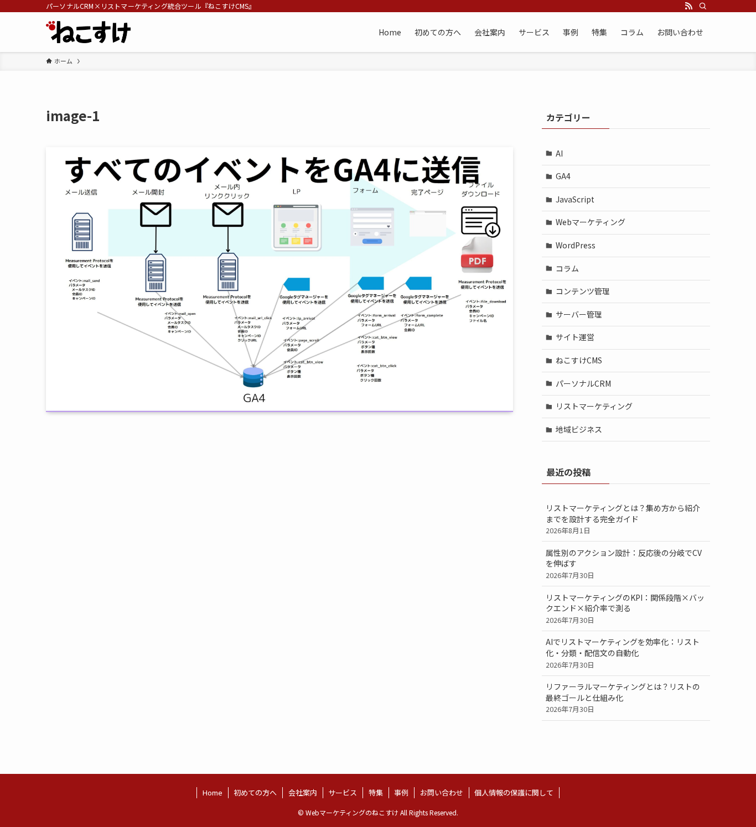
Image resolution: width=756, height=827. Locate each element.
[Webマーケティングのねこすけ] (88, 32)
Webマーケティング (590, 221)
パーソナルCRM (583, 383)
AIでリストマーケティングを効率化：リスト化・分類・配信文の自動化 (623, 652)
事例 (401, 792)
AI (559, 153)
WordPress (576, 245)
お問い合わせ (441, 792)
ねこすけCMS (579, 360)
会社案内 (302, 792)
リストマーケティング (594, 406)
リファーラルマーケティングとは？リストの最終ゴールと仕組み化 (623, 697)
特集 (376, 792)
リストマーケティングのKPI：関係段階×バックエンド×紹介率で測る (625, 608)
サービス (342, 792)
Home (212, 792)
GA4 (563, 175)
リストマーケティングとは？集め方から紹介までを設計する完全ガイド (623, 518)
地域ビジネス (579, 429)
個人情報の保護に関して (513, 792)
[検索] (703, 6)
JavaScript (575, 199)
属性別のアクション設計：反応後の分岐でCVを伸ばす (624, 563)
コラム (567, 268)
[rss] (688, 6)
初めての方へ (255, 792)
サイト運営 (575, 336)
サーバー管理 (579, 314)
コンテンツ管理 (583, 291)
